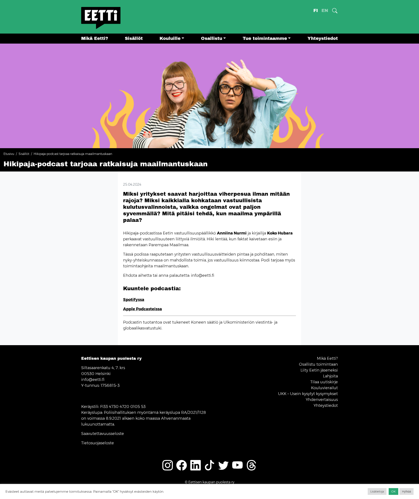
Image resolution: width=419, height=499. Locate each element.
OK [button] (393, 491)
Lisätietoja (377, 491)
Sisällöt (134, 38)
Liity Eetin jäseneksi (319, 370)
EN (324, 10)
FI (315, 10)
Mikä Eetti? (94, 38)
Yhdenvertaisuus (322, 399)
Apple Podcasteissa (142, 309)
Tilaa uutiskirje (324, 382)
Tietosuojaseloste (97, 443)
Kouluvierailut (324, 387)
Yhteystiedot (322, 38)
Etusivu (8, 154)
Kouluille (170, 38)
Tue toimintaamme (265, 38)
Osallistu (211, 38)
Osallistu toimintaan (318, 364)
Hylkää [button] (406, 491)
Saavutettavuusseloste (102, 433)
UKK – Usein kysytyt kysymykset (308, 393)
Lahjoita (330, 376)
